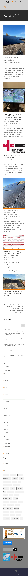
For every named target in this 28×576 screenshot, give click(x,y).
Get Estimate (7, 542)
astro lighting (5, 475)
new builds (20, 501)
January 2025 (7, 373)
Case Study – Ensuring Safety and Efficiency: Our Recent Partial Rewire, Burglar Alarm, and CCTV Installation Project (13, 116)
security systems (18, 511)
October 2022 (7, 453)
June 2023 (6, 432)
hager (4, 491)
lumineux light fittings (7, 498)
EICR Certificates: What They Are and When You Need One (13, 252)
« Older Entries (7, 319)
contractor (14, 481)
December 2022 (7, 446)
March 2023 (6, 439)
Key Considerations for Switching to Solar (11, 211)
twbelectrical (8, 60)
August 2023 (7, 425)
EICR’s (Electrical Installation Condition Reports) (12, 156)
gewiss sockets (19, 488)
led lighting (5, 495)
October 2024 (7, 377)
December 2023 (7, 412)
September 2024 (7, 380)
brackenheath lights (7, 478)
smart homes (5, 515)
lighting (11, 495)
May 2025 (6, 363)
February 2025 (7, 370)
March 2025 (6, 366)
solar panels (12, 515)
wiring (21, 518)
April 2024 (6, 398)
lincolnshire (16, 495)
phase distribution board (7, 508)
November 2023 (7, 415)
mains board (15, 498)
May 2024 (6, 394)
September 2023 (7, 422)
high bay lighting (11, 491)
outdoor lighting (10, 505)
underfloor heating (15, 518)
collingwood (15, 478)
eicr (19, 481)
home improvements (19, 491)
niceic (4, 505)
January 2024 (7, 408)
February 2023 (7, 443)
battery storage (13, 475)
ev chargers (13, 488)
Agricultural (6, 62)
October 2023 (7, 418)
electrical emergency (7, 485)
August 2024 (7, 384)
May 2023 (6, 436)
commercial (21, 478)
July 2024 (6, 387)
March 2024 (6, 401)
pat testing (17, 505)
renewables (16, 508)
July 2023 (6, 429)
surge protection (6, 518)
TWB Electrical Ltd (11, 574)
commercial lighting (7, 481)
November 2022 (7, 450)
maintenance (5, 501)
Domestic (17, 62)
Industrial (6, 64)
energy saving (5, 488)
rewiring (11, 511)
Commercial (12, 62)
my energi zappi (13, 501)
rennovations (5, 511)
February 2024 (7, 405)
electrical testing (16, 485)
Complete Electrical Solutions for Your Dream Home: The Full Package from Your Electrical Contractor (14, 355)
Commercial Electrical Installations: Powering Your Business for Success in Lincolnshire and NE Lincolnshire (14, 333)
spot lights (19, 515)
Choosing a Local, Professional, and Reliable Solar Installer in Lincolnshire (13, 293)
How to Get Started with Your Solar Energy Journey (13, 58)
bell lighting (20, 475)
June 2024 (6, 391)
